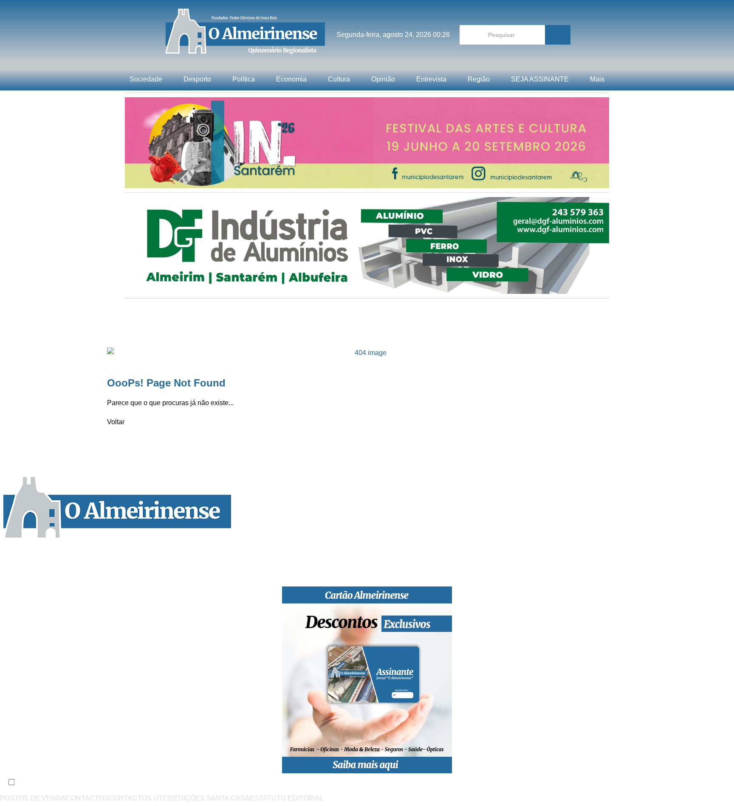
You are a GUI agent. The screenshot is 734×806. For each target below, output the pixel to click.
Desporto (197, 79)
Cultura (339, 79)
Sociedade (146, 79)
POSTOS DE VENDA (33, 798)
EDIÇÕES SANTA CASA (212, 798)
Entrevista (431, 79)
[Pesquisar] (557, 35)
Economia (291, 79)
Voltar (115, 422)
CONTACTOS (87, 798)
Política (243, 79)
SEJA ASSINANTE (540, 79)
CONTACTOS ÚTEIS (141, 798)
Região (479, 79)
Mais (597, 79)
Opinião (383, 79)
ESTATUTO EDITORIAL (287, 798)
